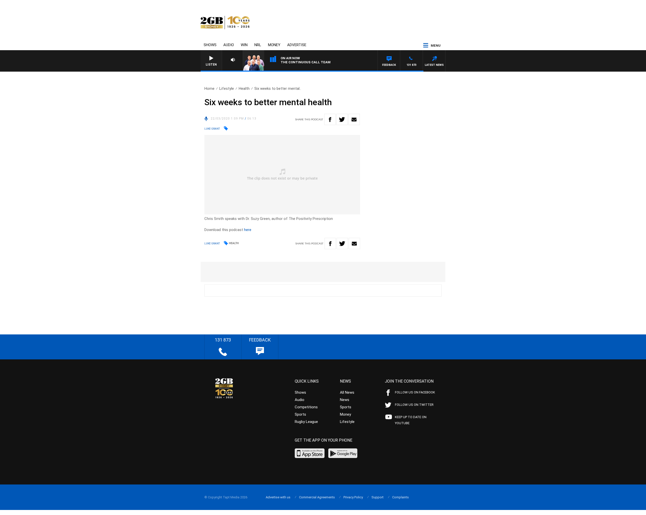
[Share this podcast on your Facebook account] (330, 119)
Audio (228, 45)
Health (244, 88)
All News (347, 392)
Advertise (296, 45)
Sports (300, 414)
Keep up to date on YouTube (410, 420)
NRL (257, 45)
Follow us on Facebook (415, 392)
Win (244, 45)
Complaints (400, 497)
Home (209, 88)
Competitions (306, 407)
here (247, 229)
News (344, 399)
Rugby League (306, 421)
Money (274, 45)
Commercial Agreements (317, 497)
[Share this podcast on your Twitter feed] (342, 119)
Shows (210, 45)
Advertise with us (278, 497)
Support (377, 497)
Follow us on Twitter (414, 405)
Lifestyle (226, 88)
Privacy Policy (353, 497)
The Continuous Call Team (306, 62)
